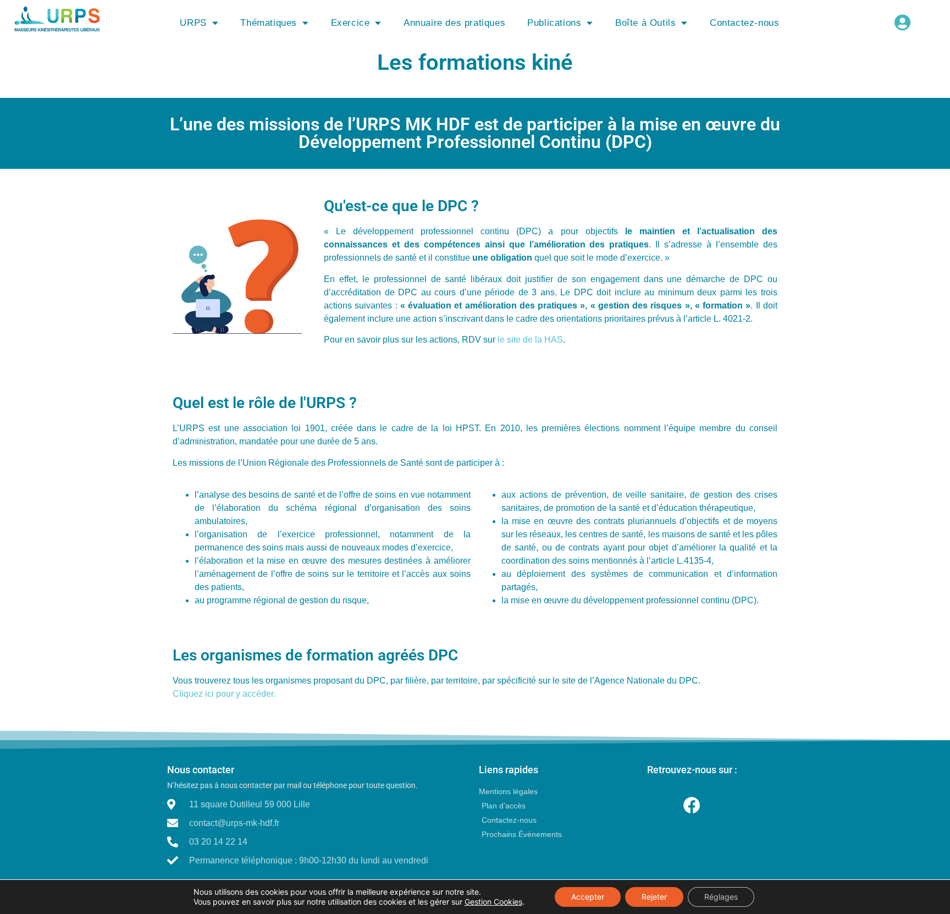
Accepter (587, 896)
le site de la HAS (530, 339)
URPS (193, 23)
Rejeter (654, 896)
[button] (903, 22)
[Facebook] (691, 805)
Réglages (721, 896)
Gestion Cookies (493, 901)
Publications (554, 23)
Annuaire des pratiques (454, 23)
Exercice (350, 23)
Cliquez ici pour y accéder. (224, 693)
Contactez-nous (744, 23)
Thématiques (268, 23)
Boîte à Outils (645, 23)
